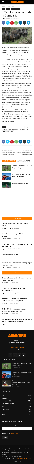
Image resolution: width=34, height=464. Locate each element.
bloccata (9, 127)
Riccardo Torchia (6, 228)
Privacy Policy (14, 433)
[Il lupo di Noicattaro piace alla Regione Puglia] (6, 168)
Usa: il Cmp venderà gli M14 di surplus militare (21, 373)
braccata (16, 127)
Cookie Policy (27, 458)
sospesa (22, 129)
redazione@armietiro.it (17, 347)
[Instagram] (15, 355)
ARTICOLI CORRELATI (9, 161)
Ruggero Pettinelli (7, 238)
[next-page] (6, 192)
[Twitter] (8, 23)
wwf (12, 131)
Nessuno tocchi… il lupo (20, 183)
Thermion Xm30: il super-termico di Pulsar (24, 153)
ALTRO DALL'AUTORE (23, 161)
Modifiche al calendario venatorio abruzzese (9, 153)
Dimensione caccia (15, 9)
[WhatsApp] (16, 23)
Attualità (13, 6)
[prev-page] (3, 192)
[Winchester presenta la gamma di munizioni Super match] (6, 383)
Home (3, 6)
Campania (27, 127)
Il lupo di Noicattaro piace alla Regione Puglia (21, 364)
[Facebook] (3, 23)
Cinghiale (5, 129)
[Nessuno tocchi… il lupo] (6, 185)
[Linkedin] (20, 23)
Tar (27, 129)
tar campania (6, 131)
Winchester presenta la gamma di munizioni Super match (21, 382)
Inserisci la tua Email (9, 426)
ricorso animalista (13, 129)
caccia (21, 127)
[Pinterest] (12, 23)
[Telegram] (28, 23)
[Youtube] (23, 355)
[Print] (24, 23)
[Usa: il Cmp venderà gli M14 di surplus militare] (6, 176)
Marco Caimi (6, 18)
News (8, 6)
